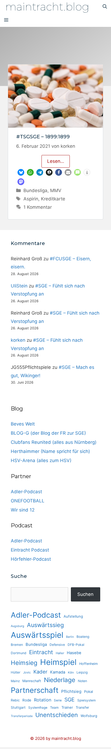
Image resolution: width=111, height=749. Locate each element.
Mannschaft (31, 681)
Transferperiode (22, 716)
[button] (21, 172)
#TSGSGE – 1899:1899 (43, 137)
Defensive (57, 645)
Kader (40, 672)
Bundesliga (35, 190)
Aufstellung (73, 616)
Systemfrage (37, 708)
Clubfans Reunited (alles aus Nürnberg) (53, 442)
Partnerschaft (34, 690)
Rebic (15, 700)
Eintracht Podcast (30, 550)
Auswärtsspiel (37, 635)
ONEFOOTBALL (27, 500)
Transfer (82, 707)
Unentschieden (56, 714)
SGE (69, 699)
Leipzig (82, 672)
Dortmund (18, 653)
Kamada (57, 672)
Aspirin (30, 198)
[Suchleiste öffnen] (105, 6)
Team (54, 707)
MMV (55, 190)
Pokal (88, 691)
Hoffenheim (88, 664)
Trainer (67, 707)
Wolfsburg (89, 716)
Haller (60, 653)
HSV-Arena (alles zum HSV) (41, 460)
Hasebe (74, 652)
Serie (58, 700)
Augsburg (17, 626)
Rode (26, 700)
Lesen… (55, 161)
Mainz (15, 681)
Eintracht (41, 652)
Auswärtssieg (45, 624)
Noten (82, 681)
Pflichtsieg (71, 691)
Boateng (83, 637)
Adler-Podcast (26, 491)
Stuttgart (18, 707)
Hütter (15, 672)
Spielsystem (86, 700)
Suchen (85, 594)
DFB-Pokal (76, 645)
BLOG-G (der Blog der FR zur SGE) (48, 433)
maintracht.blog (47, 6)
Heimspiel (58, 662)
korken (18, 340)
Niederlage (59, 680)
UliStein (19, 286)
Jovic (27, 672)
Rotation (42, 700)
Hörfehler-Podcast (31, 559)
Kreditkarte (53, 198)
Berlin (70, 637)
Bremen (17, 645)
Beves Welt (23, 424)
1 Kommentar (37, 207)
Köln (71, 672)
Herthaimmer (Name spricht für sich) (50, 451)
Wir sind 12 (22, 510)
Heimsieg (24, 662)
